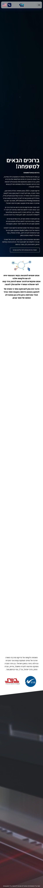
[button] (39, 4)
